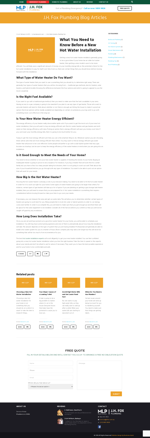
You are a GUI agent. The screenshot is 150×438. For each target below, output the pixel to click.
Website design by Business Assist (123, 435)
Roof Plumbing (113, 64)
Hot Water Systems (114, 47)
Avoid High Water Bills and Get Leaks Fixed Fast (71, 294)
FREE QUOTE (125, 8)
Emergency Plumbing (37, 2)
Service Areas (21, 411)
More (20, 327)
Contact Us (103, 2)
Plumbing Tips (62, 34)
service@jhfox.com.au (107, 419)
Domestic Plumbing (59, 2)
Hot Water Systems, (52, 34)
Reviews (90, 2)
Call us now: (90, 8)
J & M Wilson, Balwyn (72, 418)
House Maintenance (114, 50)
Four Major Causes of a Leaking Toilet (47, 293)
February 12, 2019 (25, 34)
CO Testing (111, 43)
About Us (77, 2)
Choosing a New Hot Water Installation (24, 293)
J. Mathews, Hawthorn (73, 410)
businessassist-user (38, 34)
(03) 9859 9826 (105, 422)
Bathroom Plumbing (114, 39)
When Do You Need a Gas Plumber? (93, 293)
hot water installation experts (33, 238)
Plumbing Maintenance (115, 57)
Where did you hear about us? (39, 383)
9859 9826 (101, 8)
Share (22, 254)
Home (21, 2)
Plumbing (111, 54)
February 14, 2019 (47, 322)
